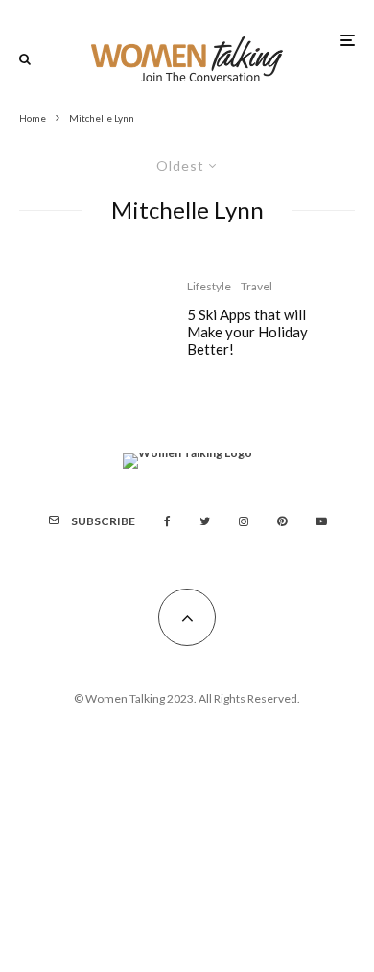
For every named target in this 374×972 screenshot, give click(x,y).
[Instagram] (243, 521)
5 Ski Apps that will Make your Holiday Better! (247, 332)
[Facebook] (167, 521)
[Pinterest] (282, 521)
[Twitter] (204, 521)
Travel (256, 286)
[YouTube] (321, 521)
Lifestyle (209, 286)
